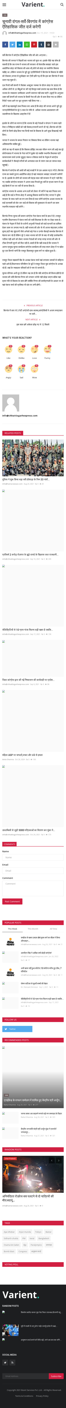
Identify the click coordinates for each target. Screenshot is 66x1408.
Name (5, 851)
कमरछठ (49, 1244)
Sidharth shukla (11, 1238)
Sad (21, 377)
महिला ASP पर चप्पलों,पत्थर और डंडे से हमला (22, 755)
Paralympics (36, 1244)
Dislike (21, 358)
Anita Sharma (8, 759)
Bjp (24, 1244)
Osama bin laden (11, 1244)
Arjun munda (25, 1231)
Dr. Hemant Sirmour (29, 987)
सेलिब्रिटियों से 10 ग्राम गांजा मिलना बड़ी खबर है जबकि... (27, 629)
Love (34, 358)
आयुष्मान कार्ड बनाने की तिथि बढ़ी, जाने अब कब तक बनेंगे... (41, 1340)
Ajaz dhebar (9, 1231)
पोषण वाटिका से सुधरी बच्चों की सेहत (34, 983)
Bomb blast (9, 1251)
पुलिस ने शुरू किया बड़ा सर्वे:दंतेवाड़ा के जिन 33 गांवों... (26, 479)
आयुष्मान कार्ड (36, 1251)
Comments (9, 844)
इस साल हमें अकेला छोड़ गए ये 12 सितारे (33, 324)
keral (32, 1238)
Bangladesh (44, 1238)
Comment (7, 878)
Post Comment (12, 901)
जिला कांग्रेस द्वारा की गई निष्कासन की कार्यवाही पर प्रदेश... (28, 679)
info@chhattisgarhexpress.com (22, 33)
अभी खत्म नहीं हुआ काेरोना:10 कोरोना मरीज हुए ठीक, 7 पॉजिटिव (41, 970)
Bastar (48, 1231)
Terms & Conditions (24, 1396)
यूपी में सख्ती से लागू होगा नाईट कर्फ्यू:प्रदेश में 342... (39, 1326)
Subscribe (56, 1376)
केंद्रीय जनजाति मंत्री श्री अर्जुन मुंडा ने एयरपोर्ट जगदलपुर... (38, 1130)
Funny (47, 358)
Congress (23, 1251)
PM (23, 1238)
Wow (34, 377)
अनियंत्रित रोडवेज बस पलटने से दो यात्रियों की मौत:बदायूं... (28, 1198)
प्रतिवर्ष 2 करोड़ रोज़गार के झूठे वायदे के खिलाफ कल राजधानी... (30, 554)
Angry (8, 377)
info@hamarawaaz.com (12, 484)
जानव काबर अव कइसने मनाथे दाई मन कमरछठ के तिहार (41, 1113)
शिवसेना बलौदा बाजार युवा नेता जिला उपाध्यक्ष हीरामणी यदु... (41, 1312)
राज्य (5, 15)
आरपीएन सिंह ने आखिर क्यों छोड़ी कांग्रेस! (36, 953)
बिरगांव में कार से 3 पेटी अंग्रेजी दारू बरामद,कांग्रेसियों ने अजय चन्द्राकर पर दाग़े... (33, 312)
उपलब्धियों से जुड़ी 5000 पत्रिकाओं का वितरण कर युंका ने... (28, 830)
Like (8, 358)
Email (5, 864)
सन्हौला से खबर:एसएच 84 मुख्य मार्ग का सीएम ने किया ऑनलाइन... (40, 939)
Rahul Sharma (10, 1105)
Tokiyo (38, 1231)
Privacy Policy (42, 1396)
